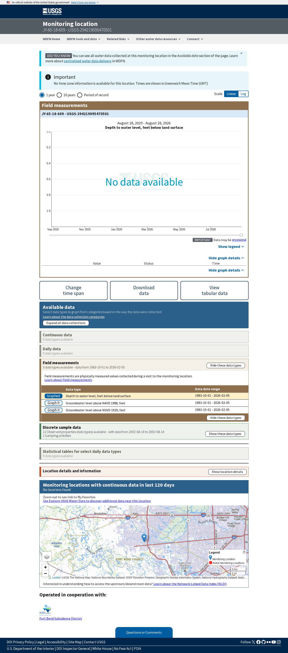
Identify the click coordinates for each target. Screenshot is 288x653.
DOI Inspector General (73, 648)
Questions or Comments (144, 632)
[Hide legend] (244, 552)
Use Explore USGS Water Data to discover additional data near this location (97, 501)
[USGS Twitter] (253, 643)
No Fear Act (123, 648)
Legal (40, 642)
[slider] (241, 234)
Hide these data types (225, 365)
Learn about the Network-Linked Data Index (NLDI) (190, 584)
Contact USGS (94, 642)
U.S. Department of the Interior (30, 648)
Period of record (96, 95)
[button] (144, 538)
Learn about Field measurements (68, 380)
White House (102, 648)
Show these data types (225, 434)
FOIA (137, 648)
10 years (69, 95)
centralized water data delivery (88, 61)
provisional (239, 240)
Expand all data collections (65, 323)
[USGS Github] (263, 643)
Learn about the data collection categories (74, 317)
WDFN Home (51, 39)
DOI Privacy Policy (20, 642)
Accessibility (56, 642)
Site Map (75, 642)
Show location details (227, 472)
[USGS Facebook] (258, 643)
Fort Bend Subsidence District (60, 618)
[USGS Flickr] (268, 643)
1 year (50, 95)
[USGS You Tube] (273, 643)
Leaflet (56, 577)
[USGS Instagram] (278, 643)
